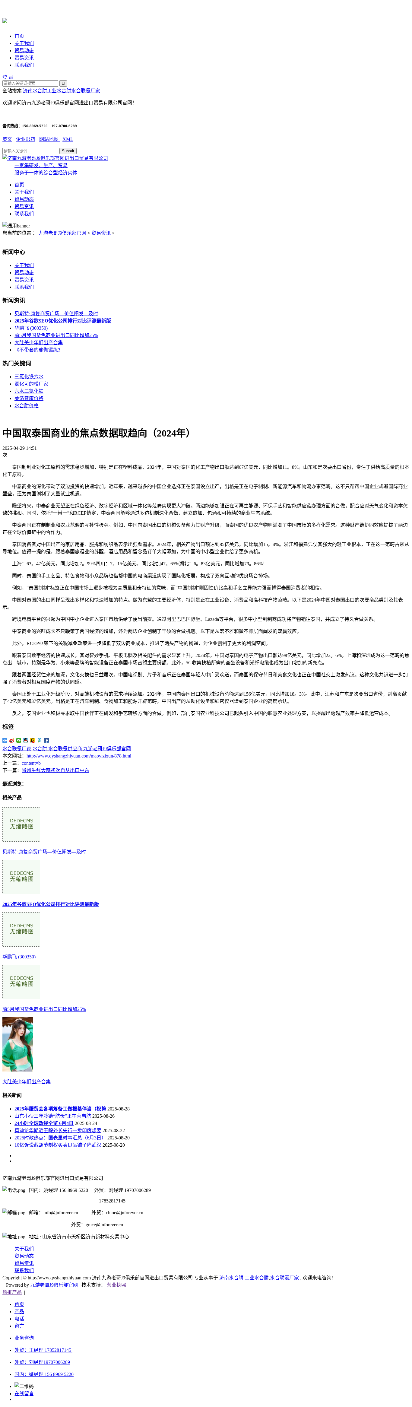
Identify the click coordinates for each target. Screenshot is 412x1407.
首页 (19, 36)
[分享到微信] (18, 740)
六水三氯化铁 (28, 391)
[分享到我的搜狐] (32, 740)
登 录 (7, 77)
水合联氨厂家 (85, 90)
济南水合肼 (35, 90)
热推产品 (12, 1292)
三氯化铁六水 (28, 376)
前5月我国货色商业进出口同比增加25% (56, 335)
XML (67, 139)
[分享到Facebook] (46, 740)
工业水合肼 (59, 90)
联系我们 (24, 65)
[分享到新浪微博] (11, 740)
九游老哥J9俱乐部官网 (62, 233)
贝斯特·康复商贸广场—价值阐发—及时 (56, 313)
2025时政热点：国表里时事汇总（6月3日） (60, 1137)
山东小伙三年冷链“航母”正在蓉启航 (52, 1116)
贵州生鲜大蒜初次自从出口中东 (55, 770)
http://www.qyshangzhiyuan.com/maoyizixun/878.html (79, 755)
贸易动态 (24, 50)
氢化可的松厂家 (31, 383)
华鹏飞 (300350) (31, 328)
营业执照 (116, 1285)
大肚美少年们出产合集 (38, 342)
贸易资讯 (24, 57)
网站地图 (49, 139)
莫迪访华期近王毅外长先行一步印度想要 (57, 1130)
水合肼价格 (26, 405)
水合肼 (40, 748)
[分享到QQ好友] (25, 740)
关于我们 (24, 43)
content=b (31, 763)
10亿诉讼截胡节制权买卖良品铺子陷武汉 (57, 1145)
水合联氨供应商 (65, 748)
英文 (7, 139)
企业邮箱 (25, 139)
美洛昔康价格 (28, 398)
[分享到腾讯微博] (39, 740)
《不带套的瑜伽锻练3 (37, 349)
